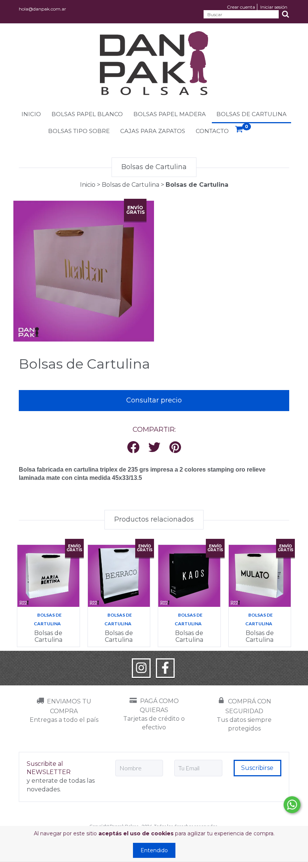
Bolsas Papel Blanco (87, 114)
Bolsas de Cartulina (251, 114)
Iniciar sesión (273, 7)
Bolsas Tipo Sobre (79, 131)
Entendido (154, 850)
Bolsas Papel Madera (169, 114)
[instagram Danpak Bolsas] (141, 668)
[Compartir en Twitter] (154, 447)
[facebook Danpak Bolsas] (165, 668)
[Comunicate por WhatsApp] (292, 804)
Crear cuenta (241, 7)
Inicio (31, 114)
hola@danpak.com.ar (42, 9)
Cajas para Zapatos (152, 131)
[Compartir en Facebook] (133, 447)
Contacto (212, 131)
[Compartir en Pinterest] (175, 447)
